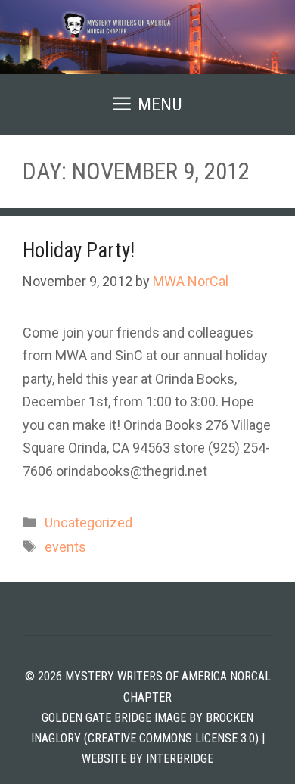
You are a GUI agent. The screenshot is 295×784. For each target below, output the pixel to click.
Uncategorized (88, 522)
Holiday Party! (79, 250)
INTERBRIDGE (179, 758)
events (65, 547)
